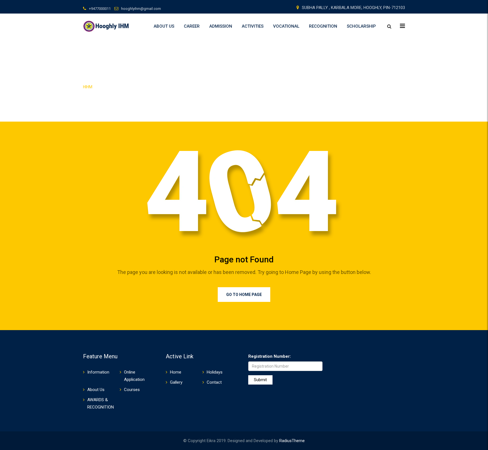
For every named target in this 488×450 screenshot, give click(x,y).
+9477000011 (100, 8)
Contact (214, 382)
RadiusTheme (292, 440)
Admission (220, 26)
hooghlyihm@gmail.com (141, 8)
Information (98, 372)
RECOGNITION (323, 26)
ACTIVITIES (252, 26)
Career (192, 26)
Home (175, 372)
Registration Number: (269, 356)
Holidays (215, 372)
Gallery (176, 382)
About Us (164, 26)
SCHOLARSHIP (361, 26)
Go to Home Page (244, 294)
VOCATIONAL (286, 26)
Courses (132, 389)
